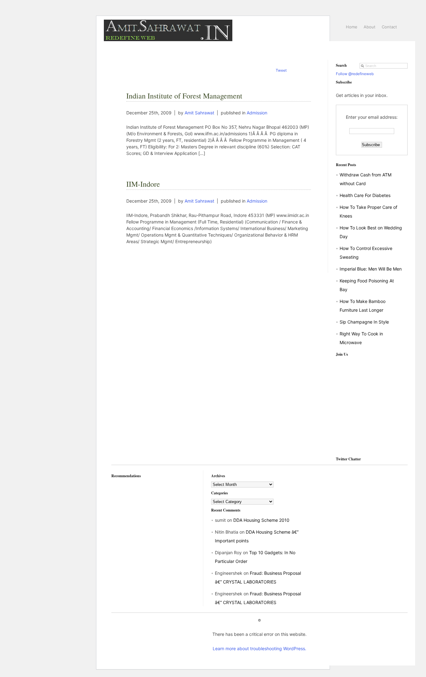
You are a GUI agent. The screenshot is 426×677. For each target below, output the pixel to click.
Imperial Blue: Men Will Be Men (371, 268)
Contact (389, 26)
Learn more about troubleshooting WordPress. (259, 648)
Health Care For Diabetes (365, 195)
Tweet (281, 70)
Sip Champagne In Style (364, 321)
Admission (257, 112)
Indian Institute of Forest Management (184, 96)
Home (351, 26)
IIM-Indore (143, 184)
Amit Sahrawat (199, 112)
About (369, 26)
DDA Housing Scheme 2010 (261, 520)
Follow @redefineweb (355, 73)
